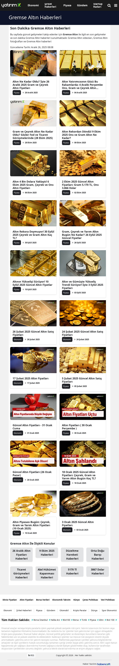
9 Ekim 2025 (46, 552)
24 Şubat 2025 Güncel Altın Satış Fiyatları (82, 333)
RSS (32, 655)
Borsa (75, 619)
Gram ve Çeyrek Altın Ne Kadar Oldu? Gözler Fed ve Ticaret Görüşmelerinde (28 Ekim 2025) (33, 135)
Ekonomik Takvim (61, 599)
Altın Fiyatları (26, 599)
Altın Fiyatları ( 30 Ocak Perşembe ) (77, 427)
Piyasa (39, 610)
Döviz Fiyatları (10, 599)
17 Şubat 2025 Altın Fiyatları (30, 378)
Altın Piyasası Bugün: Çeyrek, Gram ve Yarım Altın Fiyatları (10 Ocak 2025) (31, 525)
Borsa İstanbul (40, 619)
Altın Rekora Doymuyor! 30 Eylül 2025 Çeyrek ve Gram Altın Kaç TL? (33, 235)
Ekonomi (8, 610)
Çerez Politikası (90, 599)
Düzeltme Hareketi (72, 554)
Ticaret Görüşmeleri (21, 573)
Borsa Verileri (42, 599)
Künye (76, 599)
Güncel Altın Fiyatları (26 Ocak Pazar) (32, 473)
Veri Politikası (108, 599)
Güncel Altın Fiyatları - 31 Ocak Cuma (32, 427)
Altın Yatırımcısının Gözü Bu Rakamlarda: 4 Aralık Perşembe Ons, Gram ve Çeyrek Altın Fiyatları (82, 85)
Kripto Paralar (80, 610)
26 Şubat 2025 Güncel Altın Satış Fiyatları (33, 333)
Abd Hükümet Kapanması (47, 573)
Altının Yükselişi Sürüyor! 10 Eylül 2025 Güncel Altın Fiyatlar (32, 283)
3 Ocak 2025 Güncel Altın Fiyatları (78, 523)
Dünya (94, 610)
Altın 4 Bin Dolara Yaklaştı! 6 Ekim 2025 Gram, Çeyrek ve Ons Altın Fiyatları (33, 185)
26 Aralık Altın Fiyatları (21, 554)
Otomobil (64, 610)
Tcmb (83, 619)
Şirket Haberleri (24, 610)
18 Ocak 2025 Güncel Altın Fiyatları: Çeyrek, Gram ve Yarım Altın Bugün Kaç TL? (79, 475)
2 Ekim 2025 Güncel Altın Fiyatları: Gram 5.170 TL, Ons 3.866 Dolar (80, 185)
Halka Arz (54, 619)
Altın (100, 619)
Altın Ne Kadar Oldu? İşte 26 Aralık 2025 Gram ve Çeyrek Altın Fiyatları (31, 85)
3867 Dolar (97, 571)
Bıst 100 (109, 619)
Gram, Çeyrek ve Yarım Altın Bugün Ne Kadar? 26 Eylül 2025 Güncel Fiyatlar (82, 235)
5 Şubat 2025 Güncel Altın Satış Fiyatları (82, 380)
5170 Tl (72, 571)
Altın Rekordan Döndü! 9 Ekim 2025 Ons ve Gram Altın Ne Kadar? (81, 135)
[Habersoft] (103, 663)
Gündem (51, 610)
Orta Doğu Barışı (97, 554)
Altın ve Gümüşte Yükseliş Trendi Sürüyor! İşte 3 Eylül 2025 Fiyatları (82, 285)
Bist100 (65, 619)
